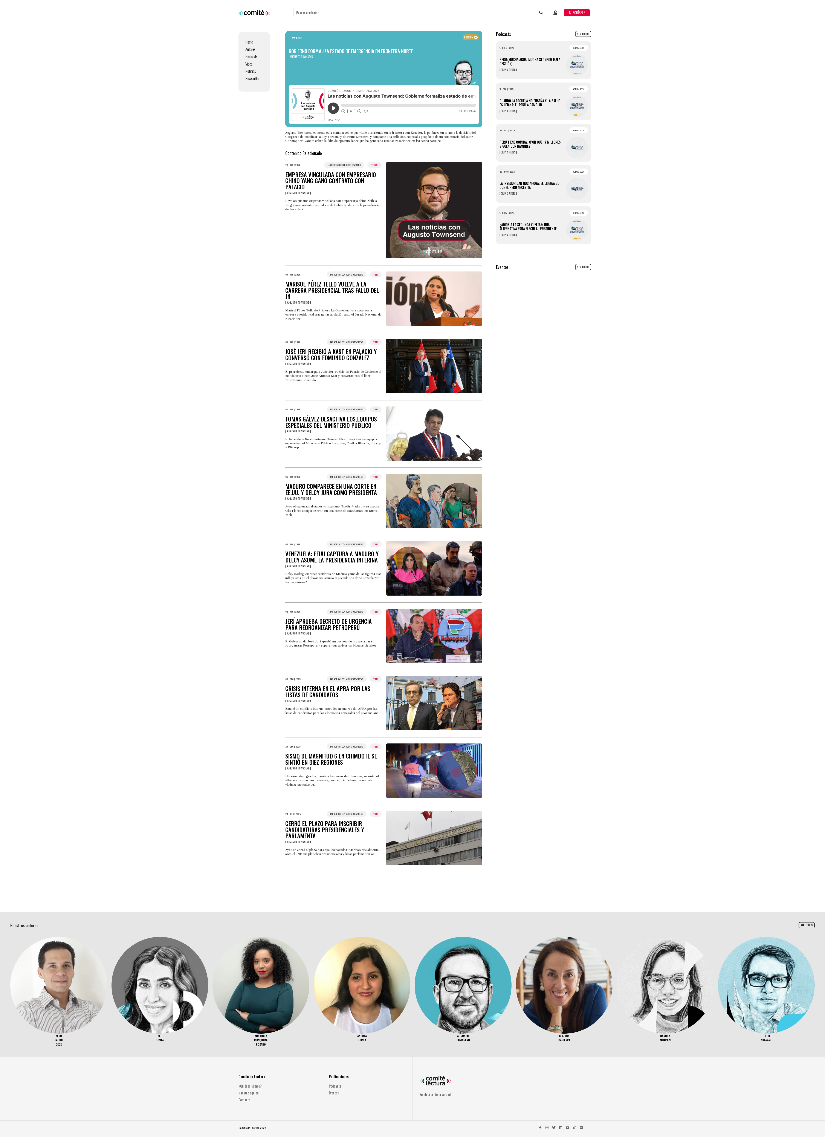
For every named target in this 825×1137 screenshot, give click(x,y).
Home (249, 42)
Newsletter (252, 78)
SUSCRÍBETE (577, 12)
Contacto (244, 1099)
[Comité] (254, 12)
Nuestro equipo (248, 1093)
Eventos (334, 1093)
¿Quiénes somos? (250, 1086)
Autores (250, 49)
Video (248, 64)
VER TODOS (583, 34)
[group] (58, 992)
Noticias (250, 71)
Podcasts (251, 56)
